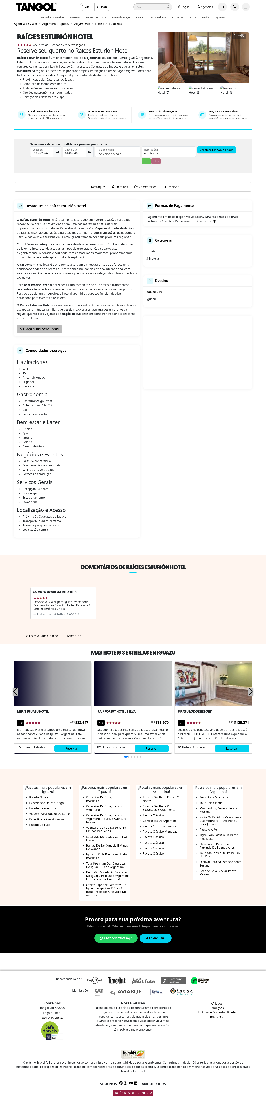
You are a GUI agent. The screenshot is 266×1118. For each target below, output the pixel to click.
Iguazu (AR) (154, 292)
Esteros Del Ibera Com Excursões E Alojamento (159, 808)
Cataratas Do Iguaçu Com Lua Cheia (106, 838)
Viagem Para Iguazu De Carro (49, 814)
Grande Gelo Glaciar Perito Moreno (218, 872)
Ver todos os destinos (52, 17)
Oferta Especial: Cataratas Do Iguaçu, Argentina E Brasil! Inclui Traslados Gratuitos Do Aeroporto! (106, 890)
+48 (241, 36)
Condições (217, 1008)
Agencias (206, 7)
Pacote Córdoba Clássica (159, 826)
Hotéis (205, 17)
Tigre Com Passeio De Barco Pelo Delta (219, 836)
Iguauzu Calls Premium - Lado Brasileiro (106, 856)
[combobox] (117, 151)
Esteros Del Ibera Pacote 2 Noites (161, 799)
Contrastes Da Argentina (160, 821)
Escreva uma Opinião (43, 636)
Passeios (75, 17)
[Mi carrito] (234, 7)
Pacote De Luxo (39, 825)
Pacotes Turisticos (95, 17)
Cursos (192, 17)
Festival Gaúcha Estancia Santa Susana (221, 863)
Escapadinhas (159, 17)
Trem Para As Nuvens (214, 797)
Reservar (71, 748)
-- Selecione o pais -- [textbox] (110, 154)
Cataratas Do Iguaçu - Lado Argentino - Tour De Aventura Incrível (106, 818)
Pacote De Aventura (42, 808)
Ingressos (220, 17)
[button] (152, 6)
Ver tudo (75, 636)
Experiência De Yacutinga (46, 803)
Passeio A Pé (208, 830)
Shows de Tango (121, 17)
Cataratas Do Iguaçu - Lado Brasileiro (104, 799)
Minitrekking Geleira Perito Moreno (218, 810)
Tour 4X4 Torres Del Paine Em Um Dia (220, 854)
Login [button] (185, 7)
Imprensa (216, 1017)
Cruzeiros (177, 17)
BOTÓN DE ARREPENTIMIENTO (133, 1092)
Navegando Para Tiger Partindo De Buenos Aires (217, 845)
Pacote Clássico (39, 797)
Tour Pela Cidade (211, 803)
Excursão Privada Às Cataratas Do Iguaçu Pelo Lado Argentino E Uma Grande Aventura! (107, 875)
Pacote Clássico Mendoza (160, 832)
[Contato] (222, 7)
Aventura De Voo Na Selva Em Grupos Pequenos (106, 829)
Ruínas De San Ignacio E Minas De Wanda (107, 847)
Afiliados (217, 1004)
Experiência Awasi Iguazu (46, 819)
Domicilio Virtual (52, 1018)
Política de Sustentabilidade (217, 1012)
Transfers (140, 17)
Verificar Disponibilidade (216, 150)
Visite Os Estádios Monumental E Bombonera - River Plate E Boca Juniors (221, 820)
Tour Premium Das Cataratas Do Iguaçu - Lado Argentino (106, 865)
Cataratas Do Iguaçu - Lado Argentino (104, 808)
